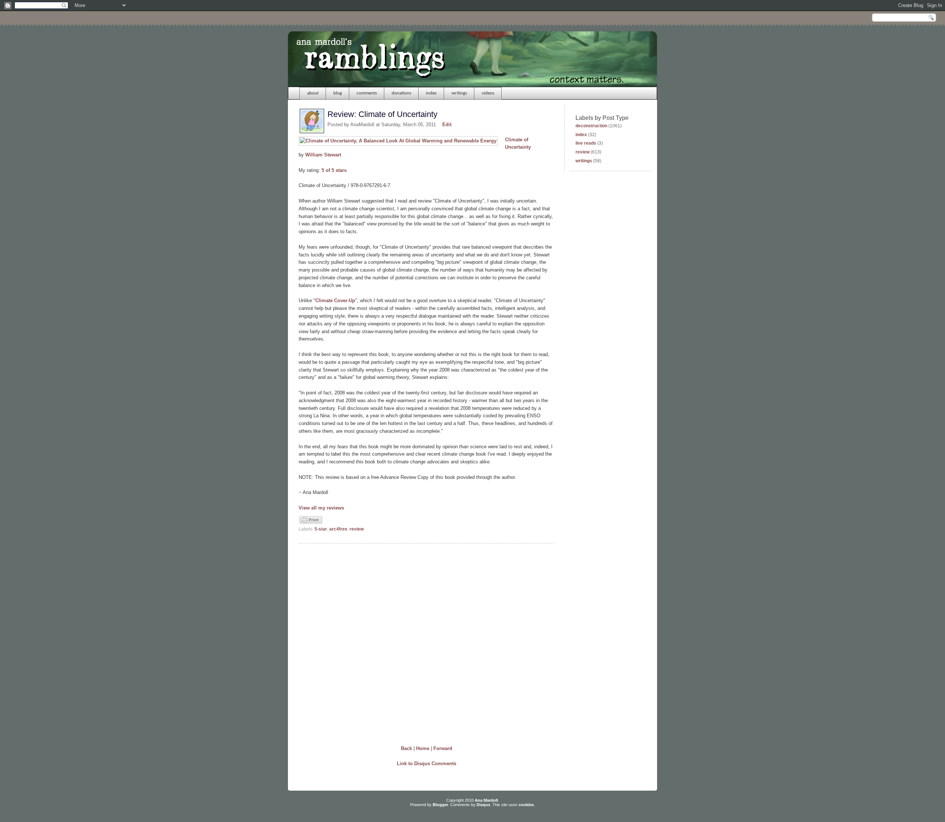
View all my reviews (321, 508)
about (313, 93)
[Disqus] (426, 642)
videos (488, 93)
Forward (442, 748)
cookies (526, 804)
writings (459, 93)
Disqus (483, 804)
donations (401, 93)
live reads (585, 143)
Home (422, 748)
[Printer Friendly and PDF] (311, 522)
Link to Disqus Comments (426, 763)
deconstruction (591, 125)
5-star (321, 529)
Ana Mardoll (486, 800)
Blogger (440, 804)
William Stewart (323, 155)
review (357, 529)
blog (337, 93)
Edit (446, 124)
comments (367, 93)
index (431, 93)
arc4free (338, 529)
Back (406, 748)
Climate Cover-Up (335, 300)
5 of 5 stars (334, 170)
